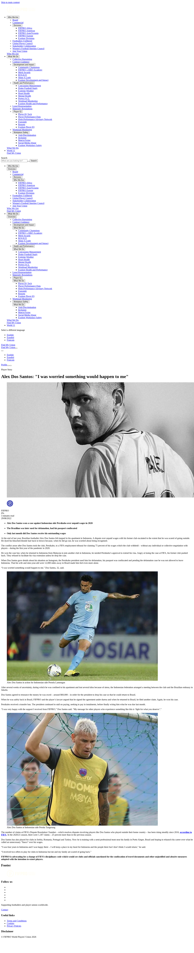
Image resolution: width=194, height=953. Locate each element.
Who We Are (13, 17)
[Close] (10, 365)
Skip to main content (10, 2)
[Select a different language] (2, 350)
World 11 (11, 150)
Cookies (10, 923)
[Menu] (8, 365)
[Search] (16, 348)
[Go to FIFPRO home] (97, 10)
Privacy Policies (14, 926)
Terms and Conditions (17, 921)
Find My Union (14, 153)
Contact (4, 909)
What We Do (13, 56)
